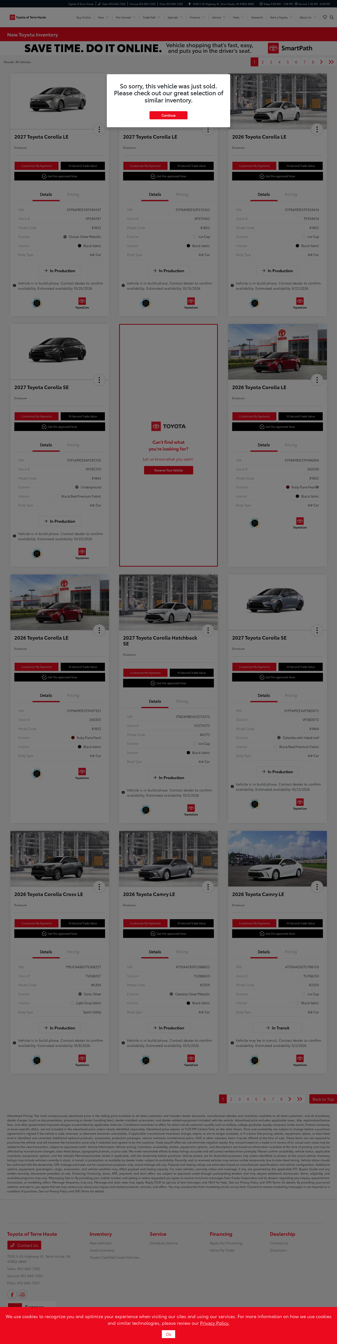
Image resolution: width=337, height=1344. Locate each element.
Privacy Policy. (214, 1323)
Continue (168, 115)
